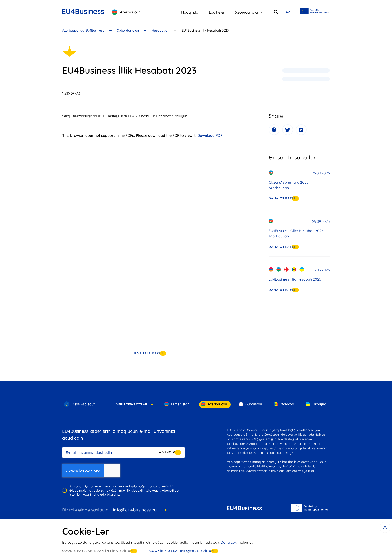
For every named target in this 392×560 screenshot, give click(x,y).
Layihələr (217, 12)
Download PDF (209, 135)
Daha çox (228, 542)
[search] (276, 12)
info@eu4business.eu (135, 510)
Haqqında (189, 12)
